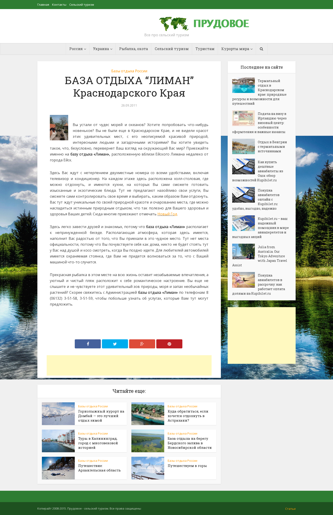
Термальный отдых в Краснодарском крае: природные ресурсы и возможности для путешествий (259, 92)
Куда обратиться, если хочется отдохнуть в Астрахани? (188, 416)
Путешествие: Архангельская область (99, 467)
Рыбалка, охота (133, 48)
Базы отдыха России (129, 70)
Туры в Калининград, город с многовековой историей (98, 443)
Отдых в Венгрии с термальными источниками (272, 146)
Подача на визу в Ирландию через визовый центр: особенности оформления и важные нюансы (259, 123)
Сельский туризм (81, 4)
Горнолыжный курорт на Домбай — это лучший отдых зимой (101, 416)
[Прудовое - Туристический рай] (209, 21)
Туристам (205, 48)
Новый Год (167, 213)
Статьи (290, 509)
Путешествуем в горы (187, 465)
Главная (43, 4)
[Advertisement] (129, 365)
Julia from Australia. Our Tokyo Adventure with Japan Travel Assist (259, 256)
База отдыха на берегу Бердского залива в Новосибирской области (190, 443)
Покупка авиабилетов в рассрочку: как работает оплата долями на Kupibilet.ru (258, 284)
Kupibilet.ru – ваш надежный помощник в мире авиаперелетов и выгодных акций (260, 227)
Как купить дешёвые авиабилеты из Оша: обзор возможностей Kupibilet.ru (257, 171)
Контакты (59, 4)
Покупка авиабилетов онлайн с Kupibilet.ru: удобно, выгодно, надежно (256, 199)
